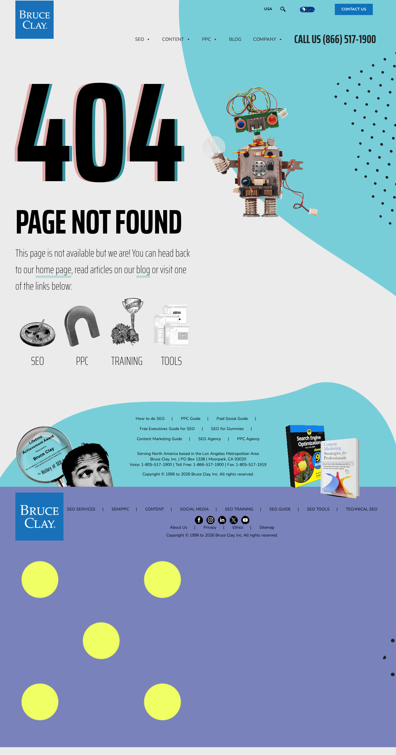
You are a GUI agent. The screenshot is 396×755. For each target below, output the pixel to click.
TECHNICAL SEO (361, 509)
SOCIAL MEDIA (194, 509)
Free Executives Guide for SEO (167, 428)
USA (268, 9)
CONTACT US (353, 9)
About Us (178, 527)
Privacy (210, 527)
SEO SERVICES (81, 509)
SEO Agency (209, 439)
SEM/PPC (120, 509)
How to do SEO (150, 418)
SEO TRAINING (239, 509)
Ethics (237, 527)
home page (53, 269)
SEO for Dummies (227, 428)
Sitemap (266, 527)
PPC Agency (248, 439)
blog (143, 269)
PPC (206, 39)
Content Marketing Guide (159, 439)
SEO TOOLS (318, 509)
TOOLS (171, 361)
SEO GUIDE (280, 509)
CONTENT (173, 39)
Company (264, 39)
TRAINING (127, 361)
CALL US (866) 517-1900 (335, 39)
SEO (139, 39)
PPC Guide (190, 418)
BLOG (235, 39)
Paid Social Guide (232, 418)
